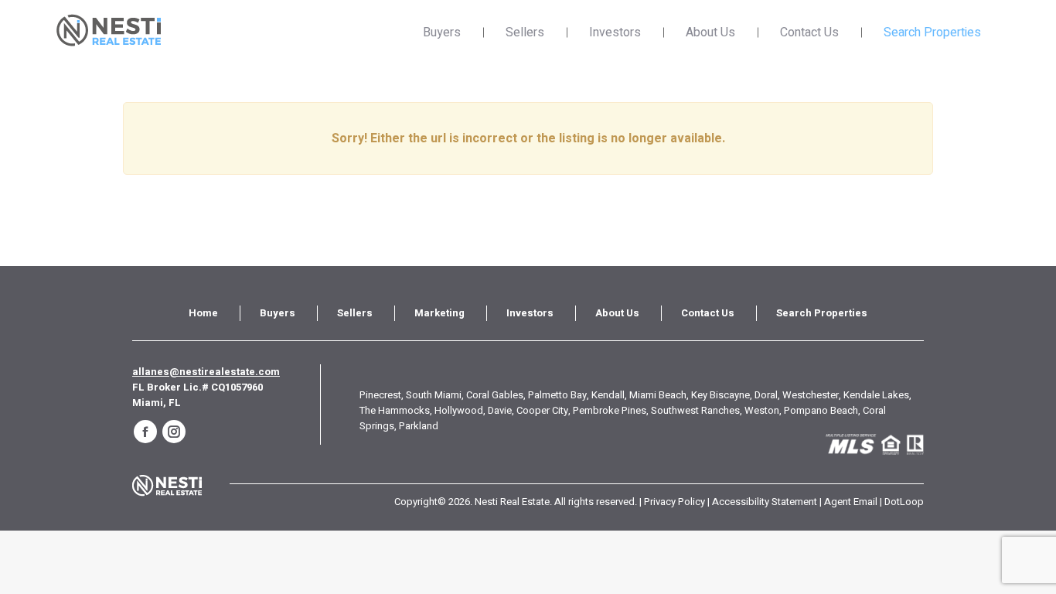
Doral (766, 394)
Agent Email (850, 501)
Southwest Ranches (695, 410)
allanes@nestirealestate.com (206, 371)
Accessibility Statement (764, 501)
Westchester (810, 394)
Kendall (608, 394)
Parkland (418, 425)
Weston (761, 410)
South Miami (434, 394)
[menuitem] (203, 313)
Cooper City (542, 410)
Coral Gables (494, 394)
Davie (500, 410)
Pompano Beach (821, 410)
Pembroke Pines (609, 410)
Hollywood (458, 410)
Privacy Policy (674, 501)
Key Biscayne (720, 394)
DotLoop (904, 501)
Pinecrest (380, 394)
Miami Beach (657, 394)
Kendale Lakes (876, 394)
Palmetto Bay (557, 394)
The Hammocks (394, 410)
